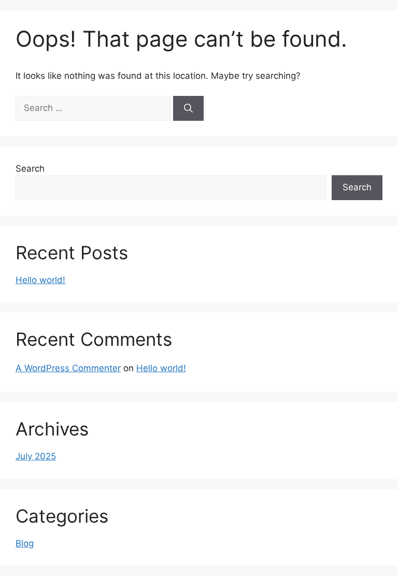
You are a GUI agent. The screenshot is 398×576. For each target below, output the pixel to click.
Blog (25, 543)
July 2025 (36, 456)
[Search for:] (94, 108)
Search (30, 168)
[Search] (188, 108)
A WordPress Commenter (68, 368)
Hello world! (40, 280)
